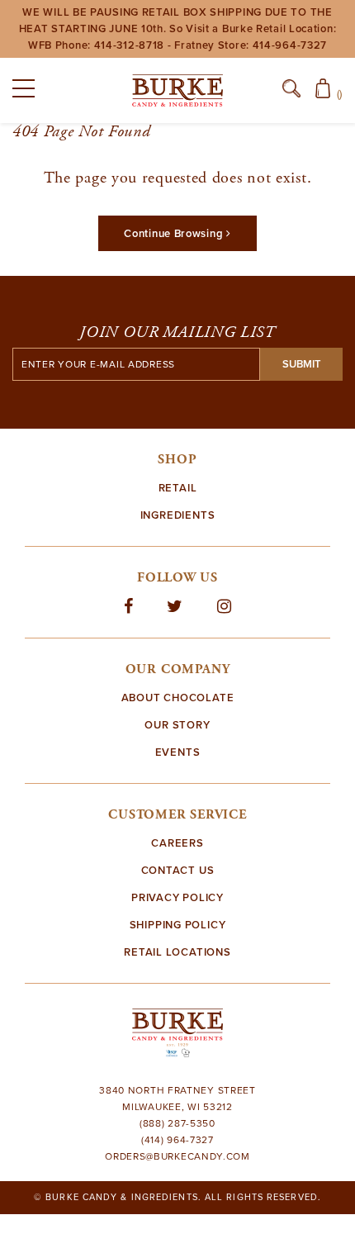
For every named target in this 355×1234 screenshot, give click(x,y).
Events (178, 752)
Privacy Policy (177, 897)
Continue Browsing (175, 233)
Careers (177, 843)
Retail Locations (177, 952)
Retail (178, 488)
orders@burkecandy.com (177, 1156)
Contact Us (178, 870)
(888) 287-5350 (177, 1123)
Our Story (177, 725)
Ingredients (177, 515)
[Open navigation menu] (28, 91)
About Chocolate (177, 698)
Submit (301, 364)
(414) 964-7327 (177, 1140)
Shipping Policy (178, 925)
